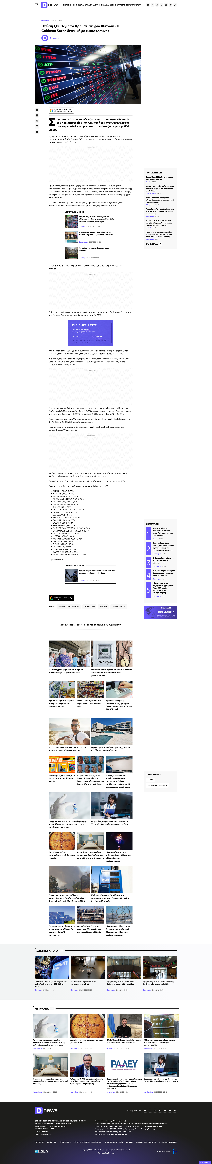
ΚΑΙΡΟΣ (150, 780)
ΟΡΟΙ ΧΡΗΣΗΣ (65, 1142)
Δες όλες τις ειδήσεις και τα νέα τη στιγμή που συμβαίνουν (91, 624)
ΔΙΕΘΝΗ (96, 5)
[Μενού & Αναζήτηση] (36, 5)
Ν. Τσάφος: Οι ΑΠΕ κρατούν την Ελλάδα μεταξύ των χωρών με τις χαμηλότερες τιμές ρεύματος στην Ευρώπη (86, 1081)
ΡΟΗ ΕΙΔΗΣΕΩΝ (154, 172)
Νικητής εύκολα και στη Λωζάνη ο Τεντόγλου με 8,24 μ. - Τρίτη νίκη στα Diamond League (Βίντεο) (160, 234)
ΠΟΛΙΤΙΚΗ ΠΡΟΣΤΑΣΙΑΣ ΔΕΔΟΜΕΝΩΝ (88, 1142)
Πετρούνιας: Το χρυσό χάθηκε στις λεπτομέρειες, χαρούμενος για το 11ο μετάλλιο (160, 211)
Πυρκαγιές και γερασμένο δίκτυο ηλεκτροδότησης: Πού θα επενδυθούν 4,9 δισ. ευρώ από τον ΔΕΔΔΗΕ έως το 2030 (67, 898)
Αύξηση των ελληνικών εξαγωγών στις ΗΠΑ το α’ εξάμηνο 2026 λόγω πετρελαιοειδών (160, 1042)
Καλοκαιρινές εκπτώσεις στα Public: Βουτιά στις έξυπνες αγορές (62, 778)
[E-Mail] (37, 126)
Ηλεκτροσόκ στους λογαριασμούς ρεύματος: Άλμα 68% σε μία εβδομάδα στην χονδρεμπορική (111, 672)
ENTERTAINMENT (133, 5)
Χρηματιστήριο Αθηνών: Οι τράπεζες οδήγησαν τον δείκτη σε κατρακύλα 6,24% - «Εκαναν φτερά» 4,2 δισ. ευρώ (97, 219)
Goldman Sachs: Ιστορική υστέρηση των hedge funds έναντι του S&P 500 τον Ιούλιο (51, 984)
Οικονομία (45, 20)
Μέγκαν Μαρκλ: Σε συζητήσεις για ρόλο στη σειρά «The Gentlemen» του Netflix (160, 188)
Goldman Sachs (89, 607)
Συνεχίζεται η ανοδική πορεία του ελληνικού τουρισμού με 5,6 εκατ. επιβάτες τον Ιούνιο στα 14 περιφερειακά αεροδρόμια (118, 781)
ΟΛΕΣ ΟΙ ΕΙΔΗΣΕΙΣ (134, 1111)
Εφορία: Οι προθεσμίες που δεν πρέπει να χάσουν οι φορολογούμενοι (61, 703)
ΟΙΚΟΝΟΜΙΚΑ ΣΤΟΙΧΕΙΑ (168, 1142)
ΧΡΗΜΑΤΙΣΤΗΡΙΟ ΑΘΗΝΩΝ (68, 607)
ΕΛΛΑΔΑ (88, 5)
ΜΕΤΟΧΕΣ (103, 607)
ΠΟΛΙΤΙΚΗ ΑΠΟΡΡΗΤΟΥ (114, 1142)
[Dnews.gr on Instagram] (157, 5)
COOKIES (129, 1142)
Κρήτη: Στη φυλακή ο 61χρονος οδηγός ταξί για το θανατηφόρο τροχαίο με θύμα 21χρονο (159, 222)
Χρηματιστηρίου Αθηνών (77, 122)
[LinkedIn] (37, 121)
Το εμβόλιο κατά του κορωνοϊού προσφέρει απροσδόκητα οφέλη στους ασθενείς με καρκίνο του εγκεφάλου (68, 824)
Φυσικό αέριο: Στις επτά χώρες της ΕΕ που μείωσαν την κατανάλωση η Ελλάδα (89, 929)
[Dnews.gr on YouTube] (170, 5)
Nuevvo (111, 1153)
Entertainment (151, 193)
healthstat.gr (37, 1048)
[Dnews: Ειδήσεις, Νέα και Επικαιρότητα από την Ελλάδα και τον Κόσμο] (50, 5)
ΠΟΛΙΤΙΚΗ (67, 5)
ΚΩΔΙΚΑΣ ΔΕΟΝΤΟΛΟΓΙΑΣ (146, 1142)
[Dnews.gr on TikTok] (161, 5)
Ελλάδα (148, 182)
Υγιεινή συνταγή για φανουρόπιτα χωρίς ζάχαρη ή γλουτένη (62, 855)
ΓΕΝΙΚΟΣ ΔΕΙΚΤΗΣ (119, 607)
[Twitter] (37, 115)
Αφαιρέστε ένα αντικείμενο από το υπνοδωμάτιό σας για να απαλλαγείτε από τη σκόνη (90, 855)
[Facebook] (37, 110)
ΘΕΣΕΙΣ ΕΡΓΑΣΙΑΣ (117, 5)
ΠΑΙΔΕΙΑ (105, 5)
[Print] (37, 132)
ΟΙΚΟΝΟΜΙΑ (78, 5)
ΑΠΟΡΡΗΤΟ (206, 1162)
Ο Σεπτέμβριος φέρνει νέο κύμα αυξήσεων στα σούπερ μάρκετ (89, 703)
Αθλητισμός (150, 205)
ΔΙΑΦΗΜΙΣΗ (52, 1142)
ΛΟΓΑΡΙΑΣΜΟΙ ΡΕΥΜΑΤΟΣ (157, 785)
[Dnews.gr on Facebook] (148, 5)
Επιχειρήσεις (83, 242)
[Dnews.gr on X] (152, 5)
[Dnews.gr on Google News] (166, 5)
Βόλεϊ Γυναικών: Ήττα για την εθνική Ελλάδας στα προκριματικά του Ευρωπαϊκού (160, 199)
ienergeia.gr (111, 1048)
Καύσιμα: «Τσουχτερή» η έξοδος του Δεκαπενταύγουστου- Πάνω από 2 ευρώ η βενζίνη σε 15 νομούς (110, 898)
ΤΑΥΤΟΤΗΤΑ (39, 1142)
